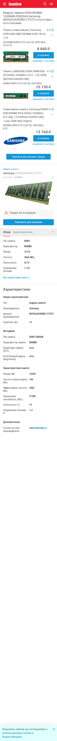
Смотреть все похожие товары (28, 156)
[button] (28, 193)
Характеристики (22, 232)
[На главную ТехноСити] (15, 4)
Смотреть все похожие (28, 222)
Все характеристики (15, 277)
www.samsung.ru (38, 427)
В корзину (43, 55)
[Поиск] (46, 4)
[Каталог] (4, 4)
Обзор (6, 232)
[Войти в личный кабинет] (51, 4)
